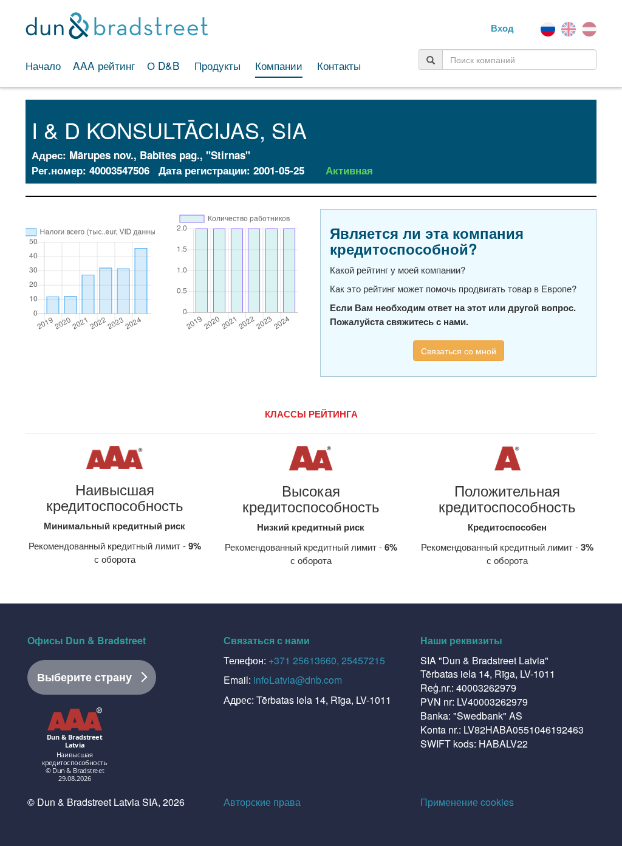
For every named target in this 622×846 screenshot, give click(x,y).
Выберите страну (84, 677)
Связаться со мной (458, 351)
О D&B (163, 65)
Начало (43, 65)
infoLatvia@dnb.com (297, 680)
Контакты (339, 65)
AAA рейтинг (104, 65)
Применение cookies (467, 802)
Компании (278, 65)
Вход (502, 28)
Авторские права (262, 802)
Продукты (217, 65)
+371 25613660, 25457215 (326, 660)
